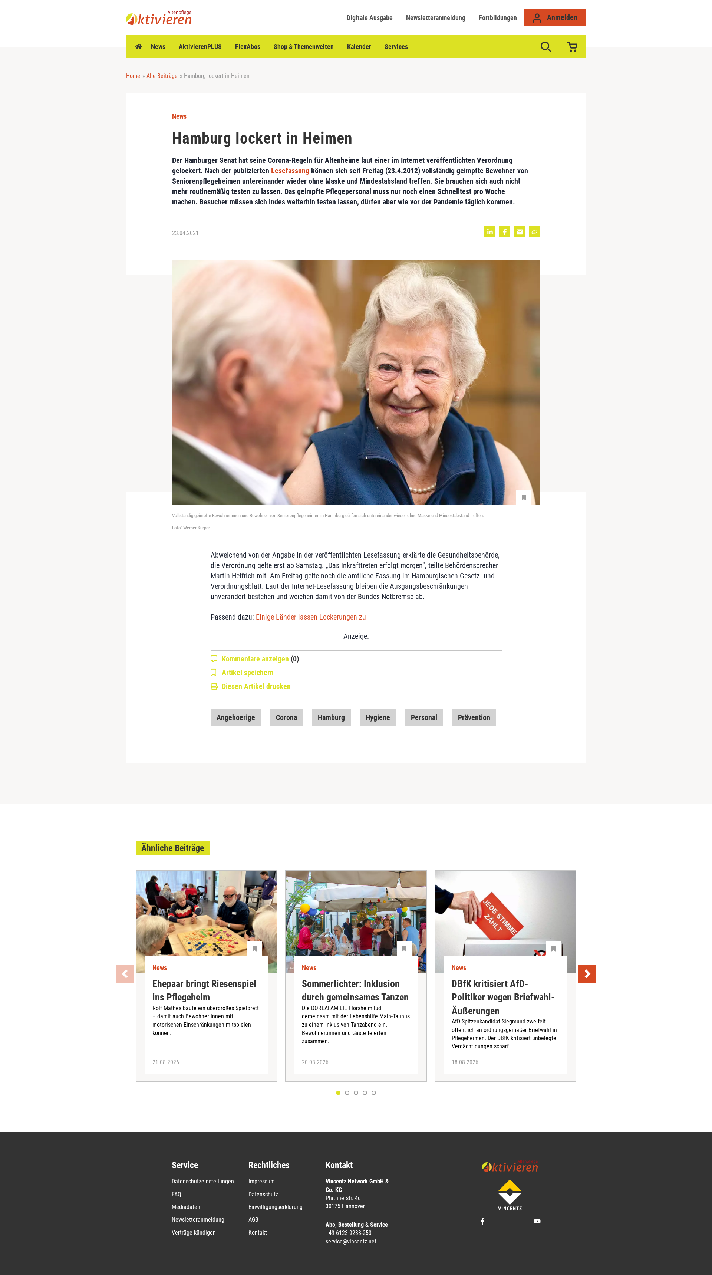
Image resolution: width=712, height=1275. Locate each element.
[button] (347, 1093)
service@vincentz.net (351, 1241)
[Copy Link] (534, 231)
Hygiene (378, 717)
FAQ (176, 1194)
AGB (253, 1219)
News (158, 46)
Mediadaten (186, 1206)
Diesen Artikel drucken (256, 686)
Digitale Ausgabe (370, 18)
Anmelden (561, 17)
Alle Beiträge (162, 75)
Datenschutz (263, 1194)
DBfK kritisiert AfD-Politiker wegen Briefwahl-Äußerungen (503, 997)
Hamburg (331, 717)
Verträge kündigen (194, 1232)
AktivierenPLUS (200, 46)
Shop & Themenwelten (304, 46)
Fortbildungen (498, 18)
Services (396, 46)
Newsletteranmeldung (435, 18)
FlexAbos (247, 46)
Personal (424, 717)
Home (138, 46)
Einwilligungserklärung (275, 1206)
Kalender (359, 46)
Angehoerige (236, 717)
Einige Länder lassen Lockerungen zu (311, 616)
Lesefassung (290, 170)
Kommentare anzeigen (260, 658)
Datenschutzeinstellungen (203, 1181)
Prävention (474, 717)
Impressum (261, 1181)
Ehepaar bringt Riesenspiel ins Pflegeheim (204, 990)
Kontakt (257, 1232)
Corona (286, 717)
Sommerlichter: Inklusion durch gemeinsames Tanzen (355, 990)
